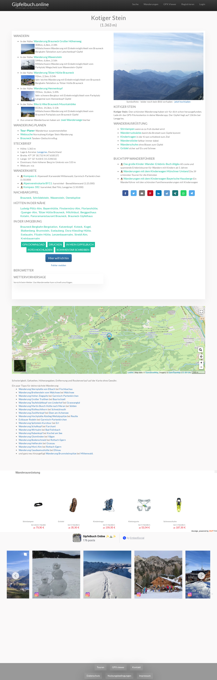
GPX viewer (118, 667)
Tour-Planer (27, 130)
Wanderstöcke (128, 140)
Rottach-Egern (58, 439)
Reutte (74, 416)
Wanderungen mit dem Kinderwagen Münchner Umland (156, 171)
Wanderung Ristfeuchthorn (33, 409)
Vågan (51, 436)
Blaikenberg (28, 230)
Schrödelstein (41, 197)
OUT (213, 531)
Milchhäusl (72, 212)
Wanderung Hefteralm (30, 443)
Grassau (50, 443)
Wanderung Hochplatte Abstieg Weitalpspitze (43, 416)
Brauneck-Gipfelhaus (80, 216)
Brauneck (25, 138)
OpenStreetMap (151, 372)
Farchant (51, 426)
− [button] (201, 367)
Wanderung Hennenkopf (48, 88)
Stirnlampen (127, 128)
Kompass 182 (31, 187)
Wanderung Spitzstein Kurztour (35, 422)
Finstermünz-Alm (70, 208)
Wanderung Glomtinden (31, 436)
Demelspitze (73, 197)
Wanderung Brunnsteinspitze (61, 453)
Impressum (145, 675)
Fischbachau (66, 389)
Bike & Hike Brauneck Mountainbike (55, 104)
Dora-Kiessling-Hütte (78, 230)
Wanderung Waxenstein (48, 56)
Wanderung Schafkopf (30, 426)
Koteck (78, 226)
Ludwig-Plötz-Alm (31, 208)
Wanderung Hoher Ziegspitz (33, 395)
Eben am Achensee (58, 412)
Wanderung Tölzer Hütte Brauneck (54, 72)
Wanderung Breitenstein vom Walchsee (39, 392)
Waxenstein (57, 197)
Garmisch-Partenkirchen (65, 395)
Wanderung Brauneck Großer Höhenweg (57, 41)
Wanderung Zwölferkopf (32, 412)
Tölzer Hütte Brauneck (51, 212)
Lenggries (42, 152)
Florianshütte (89, 208)
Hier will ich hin (58, 258)
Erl (57, 422)
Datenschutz (93, 675)
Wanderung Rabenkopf (31, 433)
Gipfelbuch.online (30, 4)
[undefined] (201, 311)
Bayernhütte (50, 208)
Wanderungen (151, 4)
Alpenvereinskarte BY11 (37, 183)
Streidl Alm (80, 234)
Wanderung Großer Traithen (33, 399)
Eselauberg (57, 230)
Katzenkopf (66, 226)
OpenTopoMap (175, 372)
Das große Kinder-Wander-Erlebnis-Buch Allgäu (151, 163)
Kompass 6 (29, 176)
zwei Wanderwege (71, 119)
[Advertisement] (158, 221)
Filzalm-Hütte (42, 234)
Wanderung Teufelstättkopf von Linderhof (41, 402)
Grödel (124, 148)
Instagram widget (201, 593)
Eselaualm (27, 234)
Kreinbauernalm (30, 238)
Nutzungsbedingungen (119, 675)
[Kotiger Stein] (109, 337)
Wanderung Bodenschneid (32, 439)
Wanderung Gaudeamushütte (34, 450)
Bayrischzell (59, 399)
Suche (135, 4)
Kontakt (136, 667)
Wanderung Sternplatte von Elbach (37, 389)
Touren (100, 667)
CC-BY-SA (186, 372)
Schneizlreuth (59, 409)
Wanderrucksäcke (130, 132)
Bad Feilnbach (52, 429)
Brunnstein (42, 230)
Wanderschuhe (129, 144)
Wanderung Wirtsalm (30, 429)
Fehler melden (58, 265)
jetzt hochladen (182, 101)
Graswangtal (73, 402)
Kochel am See (54, 433)
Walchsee (69, 392)
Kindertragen (128, 136)
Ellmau (57, 450)
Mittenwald (87, 453)
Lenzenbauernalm (62, 234)
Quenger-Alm (29, 212)
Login (202, 4)
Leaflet (130, 372)
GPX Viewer (169, 4)
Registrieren (187, 4)
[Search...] (200, 349)
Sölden (73, 406)
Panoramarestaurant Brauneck (48, 216)
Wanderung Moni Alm (30, 446)
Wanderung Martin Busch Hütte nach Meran (42, 406)
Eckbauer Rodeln (27, 419)
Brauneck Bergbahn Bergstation (38, 226)
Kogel (87, 226)
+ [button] (201, 362)
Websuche (26, 134)
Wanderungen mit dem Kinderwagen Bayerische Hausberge (158, 178)
